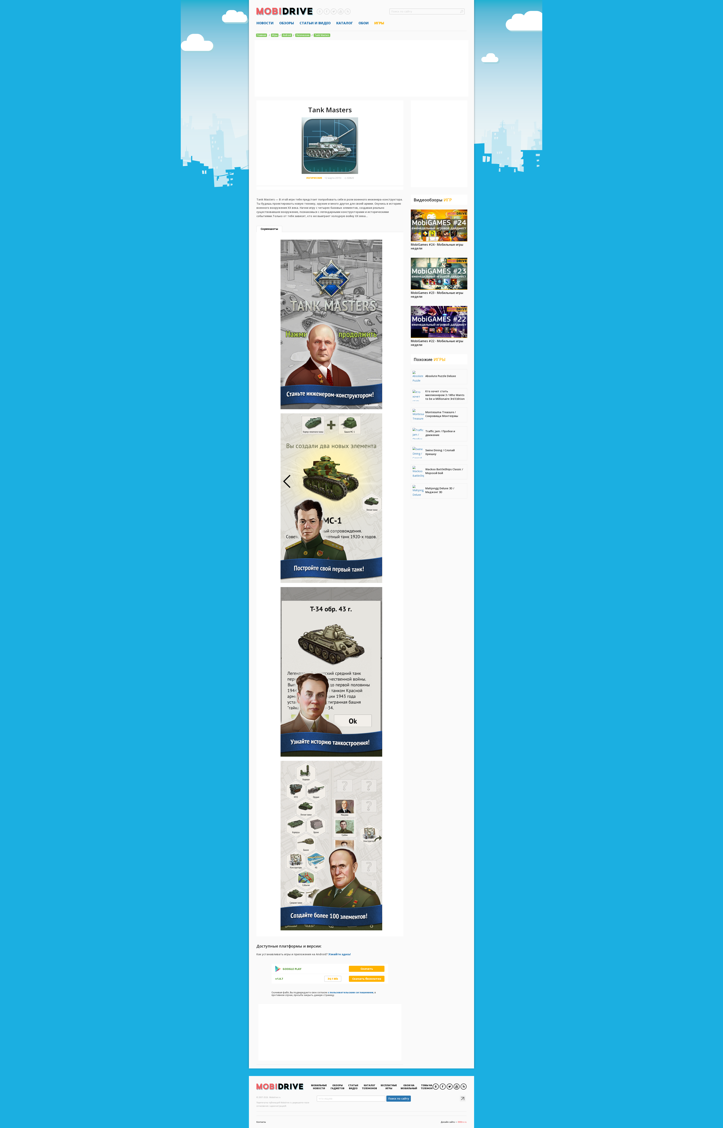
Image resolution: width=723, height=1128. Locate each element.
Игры (379, 23)
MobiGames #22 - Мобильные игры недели (437, 343)
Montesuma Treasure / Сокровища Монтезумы (441, 414)
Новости (265, 23)
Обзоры (286, 23)
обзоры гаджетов (337, 1087)
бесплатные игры (389, 1087)
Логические (303, 35)
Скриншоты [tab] (269, 229)
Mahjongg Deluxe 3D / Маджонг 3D (439, 490)
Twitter (334, 11)
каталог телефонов (369, 1087)
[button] (461, 11)
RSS (348, 11)
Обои (363, 23)
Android (287, 35)
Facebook (327, 11)
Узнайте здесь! (339, 954)
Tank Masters (322, 35)
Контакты (261, 1122)
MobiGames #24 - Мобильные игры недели (437, 246)
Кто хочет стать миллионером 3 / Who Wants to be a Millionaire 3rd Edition (445, 395)
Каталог (344, 23)
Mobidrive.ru (284, 11)
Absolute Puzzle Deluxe (440, 376)
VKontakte (320, 11)
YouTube (341, 11)
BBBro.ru (462, 1122)
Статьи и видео (315, 23)
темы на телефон (426, 1087)
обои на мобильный (409, 1087)
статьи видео (353, 1087)
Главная (261, 35)
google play (292, 969)
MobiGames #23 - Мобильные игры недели (437, 295)
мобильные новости (319, 1087)
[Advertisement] (361, 68)
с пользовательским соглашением (350, 992)
